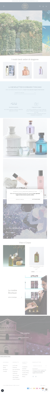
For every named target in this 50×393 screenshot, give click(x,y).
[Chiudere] (41, 191)
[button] (2, 390)
